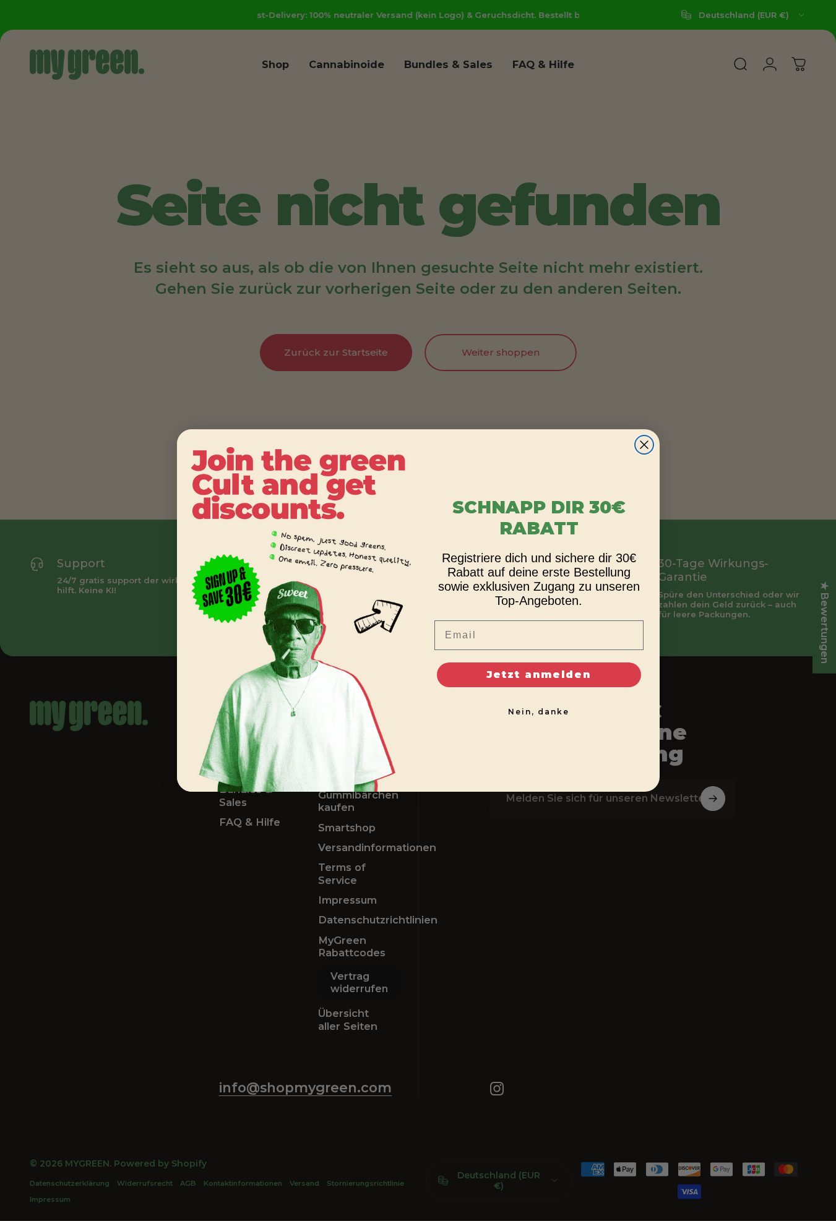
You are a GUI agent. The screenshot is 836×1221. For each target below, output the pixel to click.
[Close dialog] (644, 444)
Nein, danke (538, 711)
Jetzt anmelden (538, 674)
